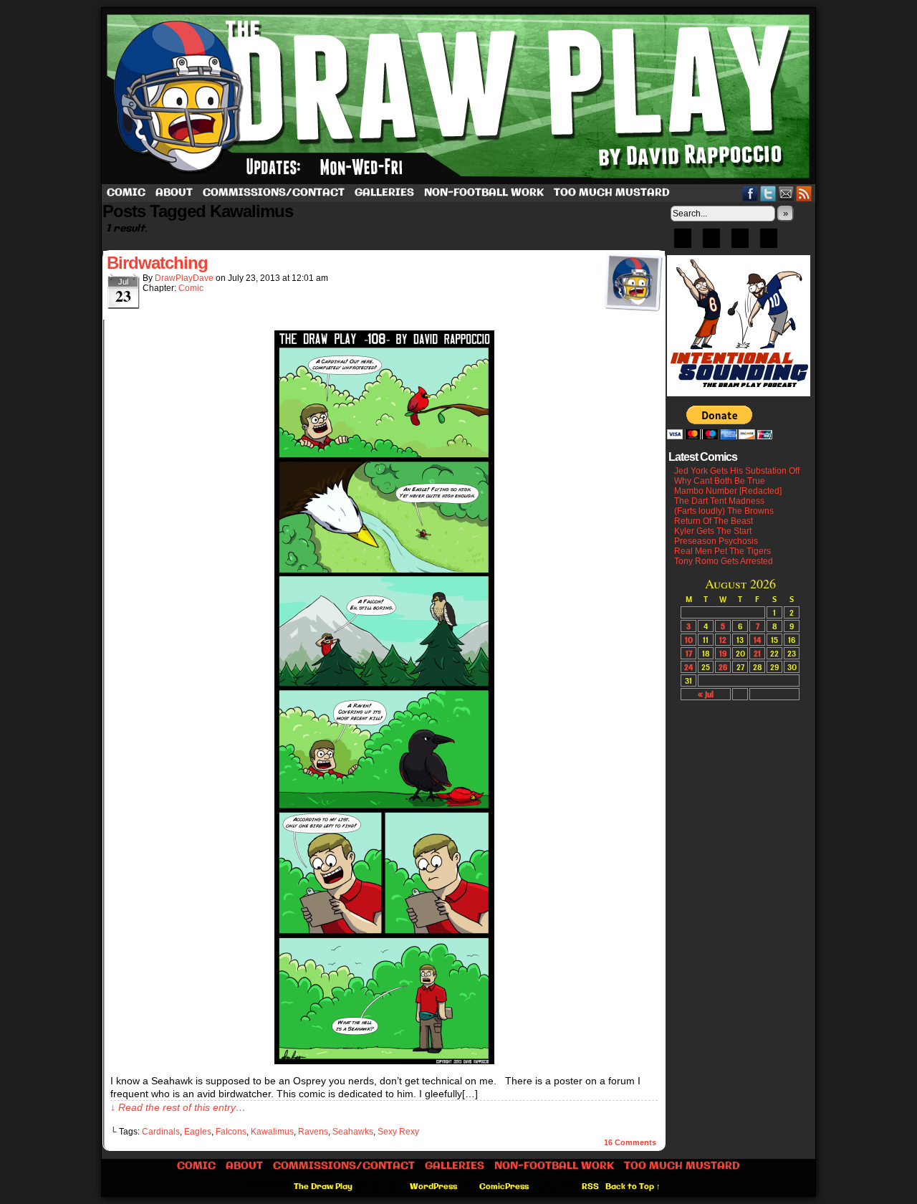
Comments (630, 1142)
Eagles (197, 1132)
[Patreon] (711, 243)
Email (786, 193)
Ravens (313, 1132)
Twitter (768, 193)
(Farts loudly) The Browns (724, 511)
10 (689, 639)
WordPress (433, 1187)
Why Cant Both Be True (719, 481)
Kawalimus (272, 1132)
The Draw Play (460, 96)
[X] (740, 243)
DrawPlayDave (184, 278)
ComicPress (504, 1187)
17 (689, 653)
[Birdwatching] (384, 1060)
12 (722, 639)
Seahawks (352, 1132)
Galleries (384, 193)
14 (757, 639)
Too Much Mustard (612, 193)
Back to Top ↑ (633, 1187)
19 (722, 653)
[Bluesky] (682, 243)
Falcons (231, 1132)
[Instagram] (768, 243)
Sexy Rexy (398, 1132)
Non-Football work (484, 193)
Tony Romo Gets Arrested (723, 561)
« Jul (706, 694)
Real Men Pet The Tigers (722, 551)
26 (723, 666)
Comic (126, 193)
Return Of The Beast (713, 521)
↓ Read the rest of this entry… (178, 1107)
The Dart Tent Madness (719, 501)
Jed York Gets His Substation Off (737, 471)
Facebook (750, 193)
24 (688, 666)
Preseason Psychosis (716, 541)
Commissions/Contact (274, 193)
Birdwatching (157, 262)
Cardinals (161, 1132)
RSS (804, 193)
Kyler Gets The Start (713, 531)
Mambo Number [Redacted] (728, 491)
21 (757, 653)
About (174, 193)
